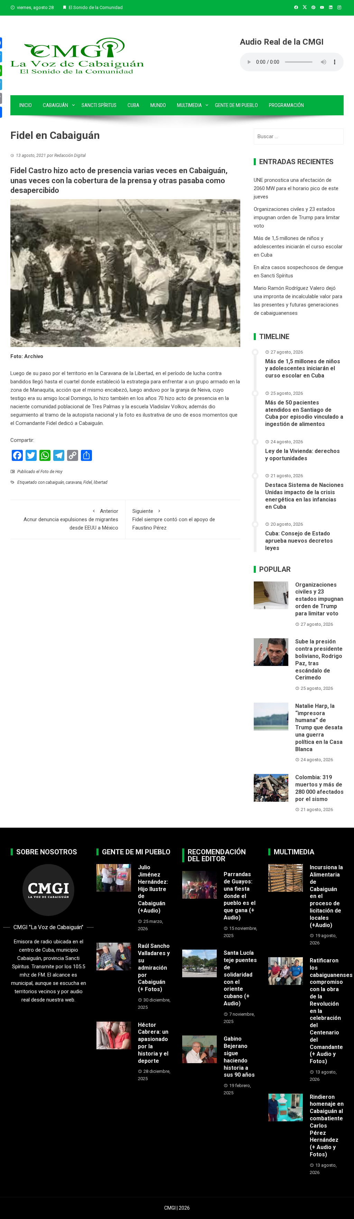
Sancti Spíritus (99, 105)
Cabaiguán (55, 105)
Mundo (158, 105)
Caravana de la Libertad (126, 373)
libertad (101, 482)
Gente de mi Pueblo (236, 105)
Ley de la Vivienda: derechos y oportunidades (302, 455)
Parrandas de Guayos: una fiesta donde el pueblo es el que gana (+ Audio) (239, 896)
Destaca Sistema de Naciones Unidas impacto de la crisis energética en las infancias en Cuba (304, 496)
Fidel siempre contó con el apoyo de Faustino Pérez (173, 519)
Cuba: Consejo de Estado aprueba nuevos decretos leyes (299, 540)
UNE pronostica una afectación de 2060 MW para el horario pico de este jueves (296, 188)
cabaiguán (55, 482)
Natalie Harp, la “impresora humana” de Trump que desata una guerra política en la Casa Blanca (319, 728)
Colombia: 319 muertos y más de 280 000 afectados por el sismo (319, 788)
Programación (286, 105)
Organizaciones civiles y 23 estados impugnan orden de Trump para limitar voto (297, 217)
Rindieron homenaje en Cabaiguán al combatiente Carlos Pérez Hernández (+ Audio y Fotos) (327, 1126)
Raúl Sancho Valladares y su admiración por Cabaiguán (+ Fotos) (154, 968)
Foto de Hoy (51, 471)
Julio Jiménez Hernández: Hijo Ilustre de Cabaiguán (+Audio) (153, 889)
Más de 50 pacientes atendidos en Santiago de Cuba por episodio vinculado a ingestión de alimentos (304, 413)
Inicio (25, 105)
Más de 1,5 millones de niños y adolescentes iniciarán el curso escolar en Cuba (298, 246)
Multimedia (189, 105)
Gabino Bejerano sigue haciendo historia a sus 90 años (239, 1056)
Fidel (87, 482)
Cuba (133, 105)
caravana (74, 482)
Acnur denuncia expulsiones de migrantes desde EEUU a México (71, 519)
